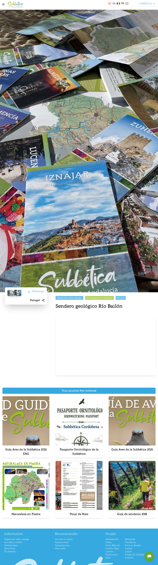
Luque (128, 551)
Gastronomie (11, 545)
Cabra (109, 542)
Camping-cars (62, 545)
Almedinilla (112, 539)
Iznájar (128, 548)
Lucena (109, 551)
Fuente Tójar (112, 548)
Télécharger (38, 291)
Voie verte (60, 548)
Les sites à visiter (13, 542)
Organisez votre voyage (16, 539)
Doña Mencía (113, 545)
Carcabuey (130, 542)
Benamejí (130, 539)
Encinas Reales (133, 545)
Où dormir (10, 551)
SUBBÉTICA (146, 3)
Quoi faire (9, 548)
